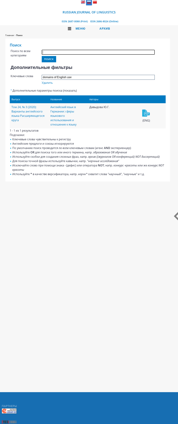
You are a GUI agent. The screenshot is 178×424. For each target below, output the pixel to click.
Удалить (47, 83)
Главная (9, 35)
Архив (104, 28)
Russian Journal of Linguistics (89, 12)
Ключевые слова (22, 76)
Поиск (19, 35)
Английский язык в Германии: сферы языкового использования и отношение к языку (63, 115)
